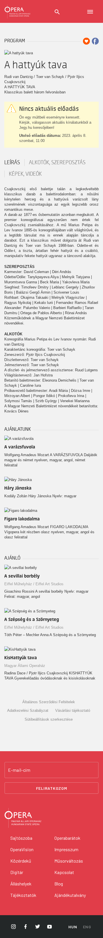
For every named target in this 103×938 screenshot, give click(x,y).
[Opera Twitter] (37, 926)
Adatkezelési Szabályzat (27, 710)
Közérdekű (20, 860)
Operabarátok (67, 838)
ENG (87, 926)
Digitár (16, 872)
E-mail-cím (19, 770)
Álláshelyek (20, 883)
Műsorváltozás (68, 860)
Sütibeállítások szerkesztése (49, 719)
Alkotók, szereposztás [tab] (57, 162)
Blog (58, 883)
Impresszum (66, 849)
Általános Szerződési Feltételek (48, 702)
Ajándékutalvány (70, 895)
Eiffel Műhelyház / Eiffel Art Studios (34, 584)
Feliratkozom (51, 788)
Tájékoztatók (23, 895)
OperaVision (21, 849)
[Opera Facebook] (25, 926)
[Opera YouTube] (49, 926)
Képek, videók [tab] (25, 174)
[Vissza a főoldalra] (17, 11)
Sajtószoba (21, 838)
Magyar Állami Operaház (24, 666)
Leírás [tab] (12, 162)
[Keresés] (57, 12)
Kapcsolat (64, 872)
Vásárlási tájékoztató (72, 710)
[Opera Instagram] (13, 926)
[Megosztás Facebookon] (95, 41)
